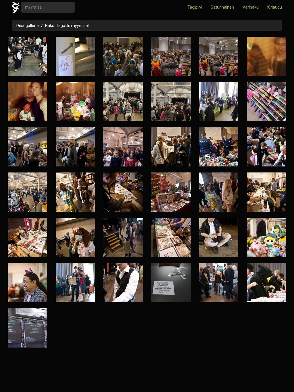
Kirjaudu (274, 7)
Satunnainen (222, 7)
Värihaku (251, 7)
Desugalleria (27, 25)
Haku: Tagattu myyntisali (67, 25)
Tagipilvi (194, 7)
